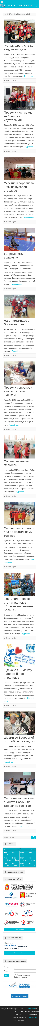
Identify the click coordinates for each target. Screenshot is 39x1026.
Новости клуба (11, 80)
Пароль (7, 971)
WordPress (33, 1018)
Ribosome (31, 1008)
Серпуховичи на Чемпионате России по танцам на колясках (19, 801)
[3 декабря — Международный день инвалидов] (19, 656)
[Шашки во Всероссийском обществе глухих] (19, 723)
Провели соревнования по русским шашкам (18, 391)
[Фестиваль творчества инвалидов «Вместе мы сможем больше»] (19, 585)
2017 (19, 849)
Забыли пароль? (20, 977)
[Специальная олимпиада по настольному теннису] (19, 514)
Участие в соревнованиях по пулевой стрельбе (19, 186)
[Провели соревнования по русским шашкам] (19, 373)
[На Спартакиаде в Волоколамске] (19, 307)
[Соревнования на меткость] (19, 447)
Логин (6, 967)
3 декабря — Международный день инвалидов (18, 673)
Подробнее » (29, 76)
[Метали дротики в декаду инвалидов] (19, 32)
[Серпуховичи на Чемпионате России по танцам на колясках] (19, 784)
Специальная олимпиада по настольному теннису (19, 531)
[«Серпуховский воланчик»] (19, 240)
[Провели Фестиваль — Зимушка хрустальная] (19, 98)
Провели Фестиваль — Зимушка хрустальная (18, 116)
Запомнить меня (23, 975)
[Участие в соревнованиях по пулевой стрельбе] (19, 169)
